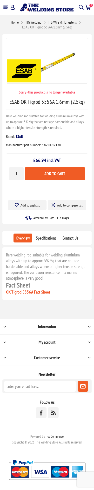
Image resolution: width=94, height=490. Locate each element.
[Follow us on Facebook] (41, 412)
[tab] (22, 238)
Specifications (46, 238)
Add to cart (54, 173)
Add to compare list (69, 205)
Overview (23, 238)
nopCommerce (55, 436)
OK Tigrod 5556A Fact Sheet (28, 292)
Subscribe (83, 386)
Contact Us (70, 238)
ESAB (19, 136)
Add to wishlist (30, 205)
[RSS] (53, 412)
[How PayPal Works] (47, 481)
